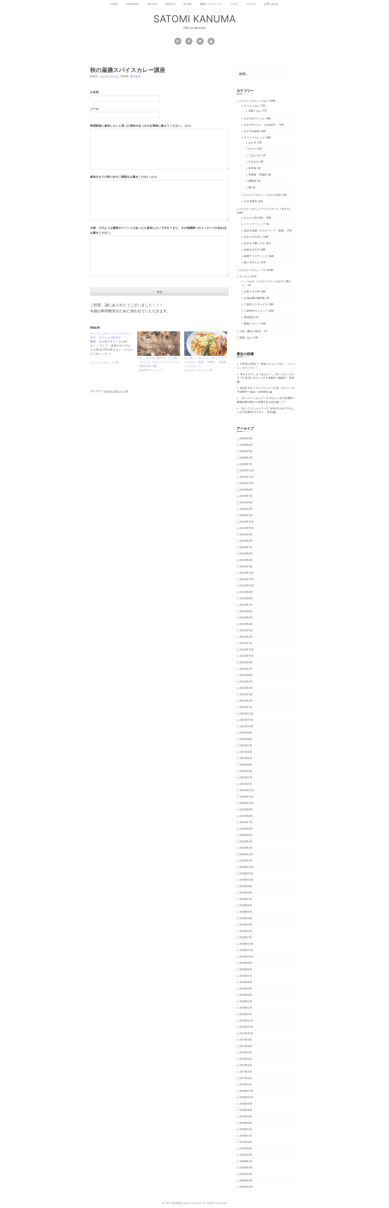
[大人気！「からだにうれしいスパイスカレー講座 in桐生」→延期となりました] (205, 343)
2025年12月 (246, 470)
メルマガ (250, 4)
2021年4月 (245, 764)
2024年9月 (246, 534)
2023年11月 (246, 579)
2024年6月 (246, 553)
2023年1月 (245, 643)
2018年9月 (245, 962)
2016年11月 (246, 1090)
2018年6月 (245, 982)
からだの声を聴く (254, 217)
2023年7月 (245, 604)
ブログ (233, 4)
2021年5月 (245, 758)
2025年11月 (246, 476)
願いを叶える (252, 262)
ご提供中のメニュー (256, 310)
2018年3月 (245, 1001)
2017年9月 (245, 1039)
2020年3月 (246, 847)
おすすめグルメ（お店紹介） (261, 124)
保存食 (252, 168)
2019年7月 (245, 899)
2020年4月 (246, 841)
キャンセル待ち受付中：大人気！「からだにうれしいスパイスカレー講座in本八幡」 (158, 362)
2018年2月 (245, 1007)
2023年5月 (246, 617)
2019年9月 (245, 886)
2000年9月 (246, 1180)
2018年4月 (245, 994)
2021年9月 (245, 732)
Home (114, 4)
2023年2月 (246, 636)
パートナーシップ (254, 224)
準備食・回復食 (257, 174)
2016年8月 (245, 1103)
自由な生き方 (252, 249)
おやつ (252, 148)
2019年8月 (245, 892)
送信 (159, 291)
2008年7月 (245, 1161)
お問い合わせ (271, 4)
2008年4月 (246, 1167)
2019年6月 (245, 905)
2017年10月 (246, 1033)
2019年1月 (245, 937)
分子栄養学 (250, 201)
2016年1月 (245, 1135)
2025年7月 (245, 496)
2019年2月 (245, 931)
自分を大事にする (254, 243)
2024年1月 (245, 566)
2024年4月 (246, 560)
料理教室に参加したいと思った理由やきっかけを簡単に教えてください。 (140, 125)
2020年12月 (246, 790)
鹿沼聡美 (135, 76)
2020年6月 (246, 828)
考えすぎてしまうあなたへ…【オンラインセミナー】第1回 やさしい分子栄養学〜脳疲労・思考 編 (266, 377)
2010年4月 (245, 1148)
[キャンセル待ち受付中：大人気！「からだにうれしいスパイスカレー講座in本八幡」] (158, 343)
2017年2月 (245, 1078)
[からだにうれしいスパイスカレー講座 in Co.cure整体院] (113, 350)
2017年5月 (245, 1058)
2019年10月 (246, 879)
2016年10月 (246, 1097)
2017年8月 (245, 1046)
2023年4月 (246, 624)
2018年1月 (245, 1014)
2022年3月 (246, 694)
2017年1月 (245, 1084)
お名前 (94, 92)
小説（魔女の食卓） (251, 331)
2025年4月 (246, 508)
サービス (244, 276)
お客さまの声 (252, 291)
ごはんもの (255, 155)
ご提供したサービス (256, 304)
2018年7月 (245, 975)
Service (170, 4)
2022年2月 (246, 700)
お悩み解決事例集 (254, 298)
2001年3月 (245, 1174)
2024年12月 (246, 521)
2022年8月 (246, 662)
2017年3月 (245, 1071)
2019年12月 (246, 867)
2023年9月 (246, 592)
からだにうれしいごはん (253, 100)
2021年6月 (245, 751)
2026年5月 (246, 451)
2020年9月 (246, 809)
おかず (252, 142)
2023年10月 (246, 585)
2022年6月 (246, 675)
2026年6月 (246, 444)
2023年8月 (246, 598)
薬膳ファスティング (211, 4)
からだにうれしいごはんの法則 (262, 194)
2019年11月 (246, 873)
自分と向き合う (253, 236)
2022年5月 (246, 681)
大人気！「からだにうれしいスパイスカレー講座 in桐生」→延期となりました (205, 362)
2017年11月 (246, 1026)
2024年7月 (245, 547)
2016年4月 (245, 1123)
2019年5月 (245, 911)
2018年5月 (245, 988)
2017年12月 (246, 1020)
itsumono (132, 4)
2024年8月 (246, 540)
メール (94, 108)
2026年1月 (245, 464)
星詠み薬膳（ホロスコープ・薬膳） (265, 230)
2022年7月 (245, 668)
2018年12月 (246, 943)
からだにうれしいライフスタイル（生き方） (265, 208)
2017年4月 (245, 1065)
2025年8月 (246, 489)
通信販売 (249, 317)
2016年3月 (245, 1129)
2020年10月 (246, 803)
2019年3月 (245, 924)
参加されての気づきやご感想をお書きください (123, 176)
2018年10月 (246, 956)
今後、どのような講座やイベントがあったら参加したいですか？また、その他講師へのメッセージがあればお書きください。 (158, 230)
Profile (152, 4)
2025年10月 (246, 483)
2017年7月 (245, 1052)
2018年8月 (245, 969)
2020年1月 (245, 860)
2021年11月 (246, 719)
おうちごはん (252, 105)
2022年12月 (246, 649)
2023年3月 (246, 630)
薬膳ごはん (255, 110)
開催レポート (252, 323)
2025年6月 (246, 502)
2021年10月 (246, 726)
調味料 (252, 180)
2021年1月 (245, 783)
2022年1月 (245, 707)
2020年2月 (246, 854)
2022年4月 (246, 687)
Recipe (188, 4)
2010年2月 (245, 1154)
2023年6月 (246, 611)
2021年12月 (246, 713)
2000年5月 (246, 1186)
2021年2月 (245, 777)
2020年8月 (246, 815)
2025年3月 (246, 515)
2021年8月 (245, 739)
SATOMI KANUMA (194, 19)
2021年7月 (245, 745)
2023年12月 (246, 572)
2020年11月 (246, 796)
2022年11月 (246, 655)
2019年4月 (245, 918)
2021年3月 (245, 771)
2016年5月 (245, 1116)
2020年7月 (245, 822)
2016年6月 (245, 1110)
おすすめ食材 (252, 131)
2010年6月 (245, 1142)
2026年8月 (246, 438)
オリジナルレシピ (254, 137)
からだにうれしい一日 (116, 391)
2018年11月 (246, 950)
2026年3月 (246, 457)
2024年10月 (246, 528)
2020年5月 (246, 835)
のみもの (253, 161)
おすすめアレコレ (254, 118)
